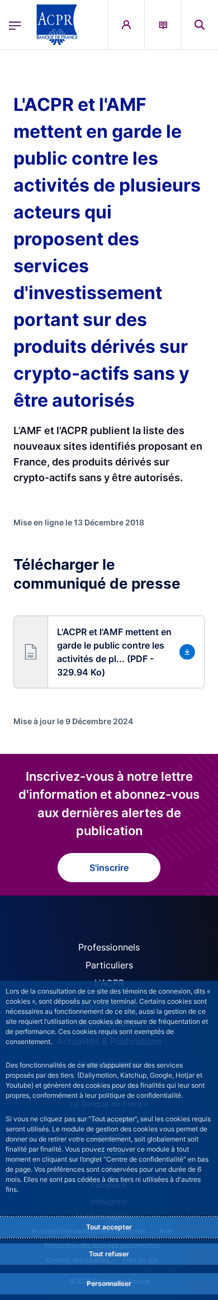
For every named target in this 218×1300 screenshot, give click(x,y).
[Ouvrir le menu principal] (15, 24)
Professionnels (109, 947)
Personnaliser (109, 1283)
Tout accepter (109, 1227)
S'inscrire (109, 867)
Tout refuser (109, 1254)
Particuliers (109, 965)
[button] (199, 24)
